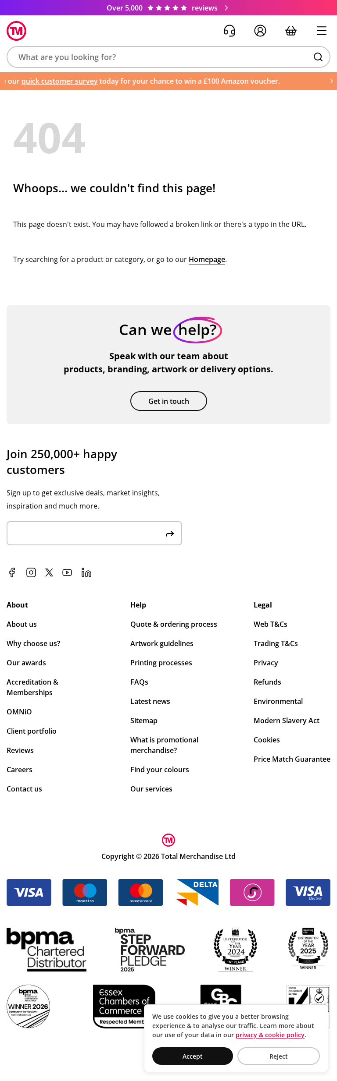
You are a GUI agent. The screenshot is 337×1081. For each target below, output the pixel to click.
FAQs (139, 682)
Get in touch (168, 401)
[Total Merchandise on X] (49, 572)
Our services (151, 789)
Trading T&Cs (276, 643)
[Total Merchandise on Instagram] (31, 572)
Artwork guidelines (162, 643)
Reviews (20, 750)
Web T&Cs (270, 624)
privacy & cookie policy (270, 1035)
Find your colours (159, 769)
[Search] (318, 57)
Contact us (24, 789)
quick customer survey (53, 81)
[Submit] (170, 533)
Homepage (207, 259)
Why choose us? (33, 643)
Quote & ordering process (173, 624)
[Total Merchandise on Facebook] (12, 572)
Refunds (267, 682)
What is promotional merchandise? (164, 745)
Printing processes (161, 663)
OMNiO (19, 712)
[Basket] (291, 30)
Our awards (26, 663)
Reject (278, 1056)
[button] (168, 57)
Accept (193, 1056)
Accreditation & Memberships (32, 687)
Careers (19, 769)
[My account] (260, 30)
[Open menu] (321, 30)
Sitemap (144, 720)
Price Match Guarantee (292, 759)
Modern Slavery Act (286, 720)
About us (22, 624)
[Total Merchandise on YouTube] (67, 572)
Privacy (266, 663)
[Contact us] (229, 30)
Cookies (267, 740)
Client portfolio (32, 731)
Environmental (278, 701)
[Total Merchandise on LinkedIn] (86, 572)
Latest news (150, 701)
